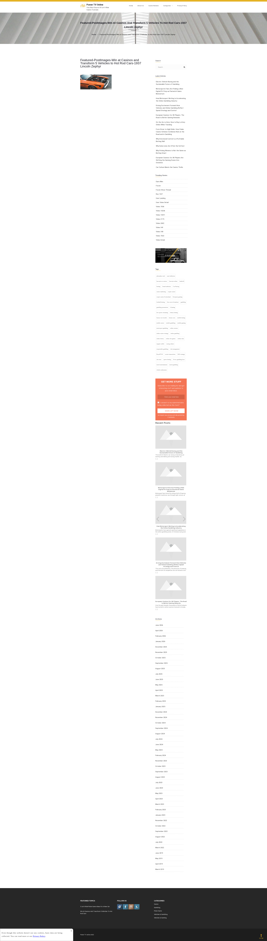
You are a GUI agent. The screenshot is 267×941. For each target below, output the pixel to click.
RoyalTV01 (160, 354)
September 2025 (161, 663)
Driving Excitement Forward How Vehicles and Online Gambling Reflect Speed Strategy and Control (169, 108)
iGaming (172, 307)
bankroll (182, 281)
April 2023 (159, 799)
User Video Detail (162, 202)
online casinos (174, 328)
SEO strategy (181, 354)
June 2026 (159, 625)
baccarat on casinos (162, 281)
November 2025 (161, 652)
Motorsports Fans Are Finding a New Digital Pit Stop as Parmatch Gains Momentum (169, 91)
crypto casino (171, 291)
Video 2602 (160, 223)
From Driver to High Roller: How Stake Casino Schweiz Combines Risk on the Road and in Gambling (170, 131)
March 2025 (159, 696)
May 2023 (158, 793)
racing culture (170, 344)
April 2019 (159, 864)
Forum (158, 186)
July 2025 (158, 674)
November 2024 (161, 717)
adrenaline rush (161, 276)
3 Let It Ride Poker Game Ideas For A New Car (95, 906)
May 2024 (158, 750)
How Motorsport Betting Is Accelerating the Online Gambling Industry (171, 527)
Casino (156, 904)
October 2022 (160, 826)
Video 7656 (160, 207)
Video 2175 (160, 219)
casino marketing (161, 291)
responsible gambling (162, 349)
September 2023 (161, 772)
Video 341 (159, 227)
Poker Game (158, 911)
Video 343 (159, 232)
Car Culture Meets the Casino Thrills (169, 167)
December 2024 (161, 712)
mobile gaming (182, 323)
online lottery (160, 338)
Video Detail (160, 240)
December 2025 (161, 647)
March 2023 (159, 804)
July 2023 (158, 782)
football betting (161, 302)
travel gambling (173, 364)
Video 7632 (160, 236)
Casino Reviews (153, 5)
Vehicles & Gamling (160, 918)
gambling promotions (162, 307)
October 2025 (160, 658)
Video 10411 (160, 215)
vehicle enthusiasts (162, 370)
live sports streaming (162, 312)
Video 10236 (160, 211)
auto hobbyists (171, 276)
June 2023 (159, 788)
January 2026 (160, 641)
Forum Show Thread (163, 190)
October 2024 (160, 723)
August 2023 (160, 777)
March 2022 (159, 848)
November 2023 (161, 761)
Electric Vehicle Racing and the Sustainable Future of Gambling (171, 452)
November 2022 (161, 820)
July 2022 (158, 842)
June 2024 (159, 744)
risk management (175, 349)
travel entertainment (162, 364)
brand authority (166, 286)
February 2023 (160, 810)
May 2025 (158, 685)
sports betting (167, 359)
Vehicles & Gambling (161, 914)
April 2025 (159, 690)
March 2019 (159, 869)
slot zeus (159, 359)
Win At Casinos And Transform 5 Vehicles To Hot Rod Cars (96, 912)
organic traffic (160, 344)
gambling (183, 302)
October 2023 (160, 766)
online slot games (171, 338)
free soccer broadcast (173, 302)
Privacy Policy (182, 5)
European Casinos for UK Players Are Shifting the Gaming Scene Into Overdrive (169, 160)
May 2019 (158, 858)
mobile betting (181, 318)
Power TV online (98, 7)
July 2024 (158, 739)
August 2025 (160, 669)
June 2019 (159, 853)
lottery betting (174, 312)
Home (131, 5)
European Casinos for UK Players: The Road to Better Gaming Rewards (171, 602)
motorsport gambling (162, 328)
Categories (167, 5)
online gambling (175, 333)
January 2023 (160, 815)
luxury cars (172, 318)
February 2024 (160, 755)
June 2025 (159, 679)
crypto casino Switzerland (164, 297)
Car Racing (176, 286)
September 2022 (161, 831)
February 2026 (160, 636)
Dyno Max (159, 181)
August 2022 (160, 837)
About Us (140, 5)
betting (158, 286)
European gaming (177, 297)
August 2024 (160, 734)
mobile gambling (170, 323)
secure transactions (170, 354)
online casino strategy (162, 333)
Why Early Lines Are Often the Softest (170, 146)
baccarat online (173, 281)
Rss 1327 (159, 194)
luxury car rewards (162, 318)
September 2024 (161, 728)
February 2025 (160, 701)
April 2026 (159, 631)
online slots (181, 338)
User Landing (160, 198)
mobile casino (160, 323)
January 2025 (160, 706)
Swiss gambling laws (179, 359)
